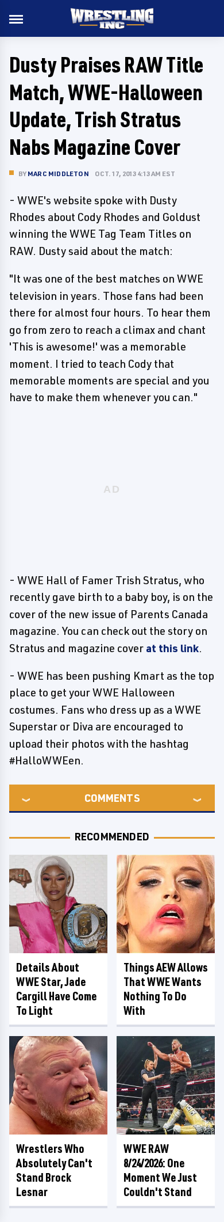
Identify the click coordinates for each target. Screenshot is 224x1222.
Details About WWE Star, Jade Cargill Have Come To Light (56, 989)
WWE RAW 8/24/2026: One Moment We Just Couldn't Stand (160, 1170)
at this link (172, 648)
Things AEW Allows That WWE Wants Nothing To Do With (165, 989)
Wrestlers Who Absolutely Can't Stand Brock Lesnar (54, 1170)
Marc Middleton (58, 173)
